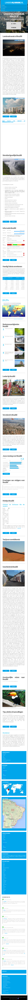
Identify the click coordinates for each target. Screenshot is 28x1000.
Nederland (4, 870)
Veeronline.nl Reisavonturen (18, 318)
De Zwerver (24, 855)
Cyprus (4, 871)
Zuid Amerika (5, 761)
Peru (3, 774)
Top (6, 116)
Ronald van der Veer (11, 38)
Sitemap (4, 8)
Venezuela (4, 778)
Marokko (4, 874)
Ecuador (4, 839)
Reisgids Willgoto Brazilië (6, 987)
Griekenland (4, 880)
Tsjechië (4, 890)
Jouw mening (6, 473)
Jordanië (4, 950)
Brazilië (4, 837)
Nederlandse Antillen (6, 867)
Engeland (4, 869)
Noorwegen (4, 881)
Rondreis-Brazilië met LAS (6, 982)
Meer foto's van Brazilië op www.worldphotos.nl (13, 121)
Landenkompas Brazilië (6, 977)
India (3, 862)
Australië (4, 758)
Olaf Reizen (4, 986)
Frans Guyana (5, 770)
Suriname (4, 775)
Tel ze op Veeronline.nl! (15, 304)
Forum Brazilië (5, 980)
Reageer (13, 116)
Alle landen (4, 753)
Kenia (3, 879)
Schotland (4, 886)
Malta (4, 865)
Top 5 (14, 23)
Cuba (3, 866)
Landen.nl (14, 2)
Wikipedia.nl (10, 157)
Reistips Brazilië (5, 985)
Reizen (14, 27)
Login (16, 998)
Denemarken (4, 884)
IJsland (4, 876)
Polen (3, 885)
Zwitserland (5, 918)
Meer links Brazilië (5, 990)
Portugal (4, 960)
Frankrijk (4, 939)
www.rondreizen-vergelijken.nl (13, 681)
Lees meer (19, 528)
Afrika (4, 757)
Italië (3, 872)
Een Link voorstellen (6, 992)
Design (20, 997)
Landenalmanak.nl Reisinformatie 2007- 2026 (11, 997)
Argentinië (4, 766)
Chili (3, 838)
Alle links (4, 991)
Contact (4, 10)
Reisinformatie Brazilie (6, 981)
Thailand (4, 875)
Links (10, 998)
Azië (3, 756)
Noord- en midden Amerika (6, 760)
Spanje (4, 893)
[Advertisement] (14, 139)
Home (4, 5)
